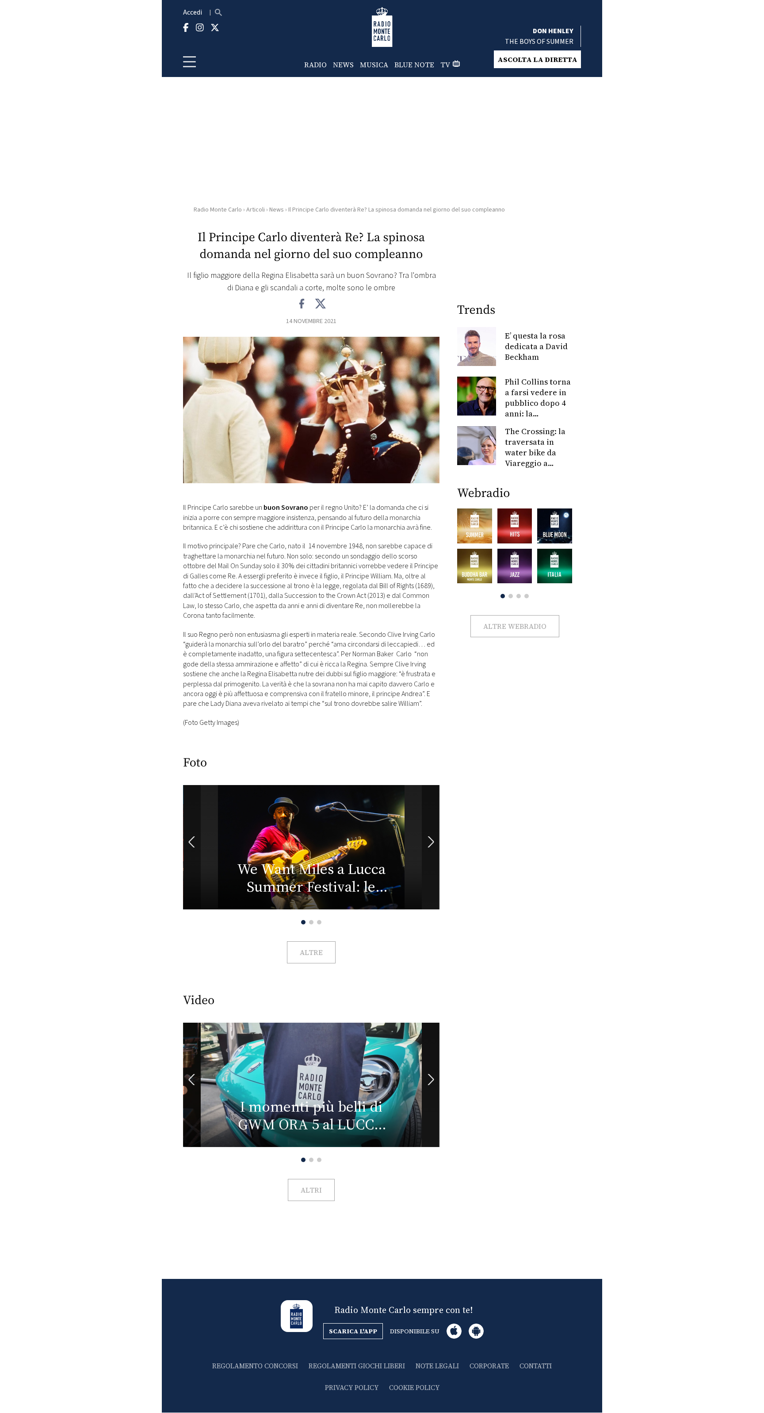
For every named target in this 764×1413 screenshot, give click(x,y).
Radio (315, 64)
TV (445, 64)
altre (311, 952)
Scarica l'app (353, 1331)
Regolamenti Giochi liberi (357, 1366)
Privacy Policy (351, 1387)
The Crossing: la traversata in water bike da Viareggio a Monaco (535, 452)
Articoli (255, 209)
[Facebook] (302, 304)
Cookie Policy (414, 1387)
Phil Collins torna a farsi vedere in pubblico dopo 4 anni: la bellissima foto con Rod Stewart (538, 408)
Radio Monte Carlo (218, 209)
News (343, 64)
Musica (374, 64)
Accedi (192, 12)
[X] (320, 304)
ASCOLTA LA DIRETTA (537, 59)
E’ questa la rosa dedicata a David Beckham (536, 346)
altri (311, 1190)
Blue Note (414, 64)
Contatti (536, 1366)
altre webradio (514, 626)
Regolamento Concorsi (255, 1366)
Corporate (489, 1366)
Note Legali (437, 1366)
